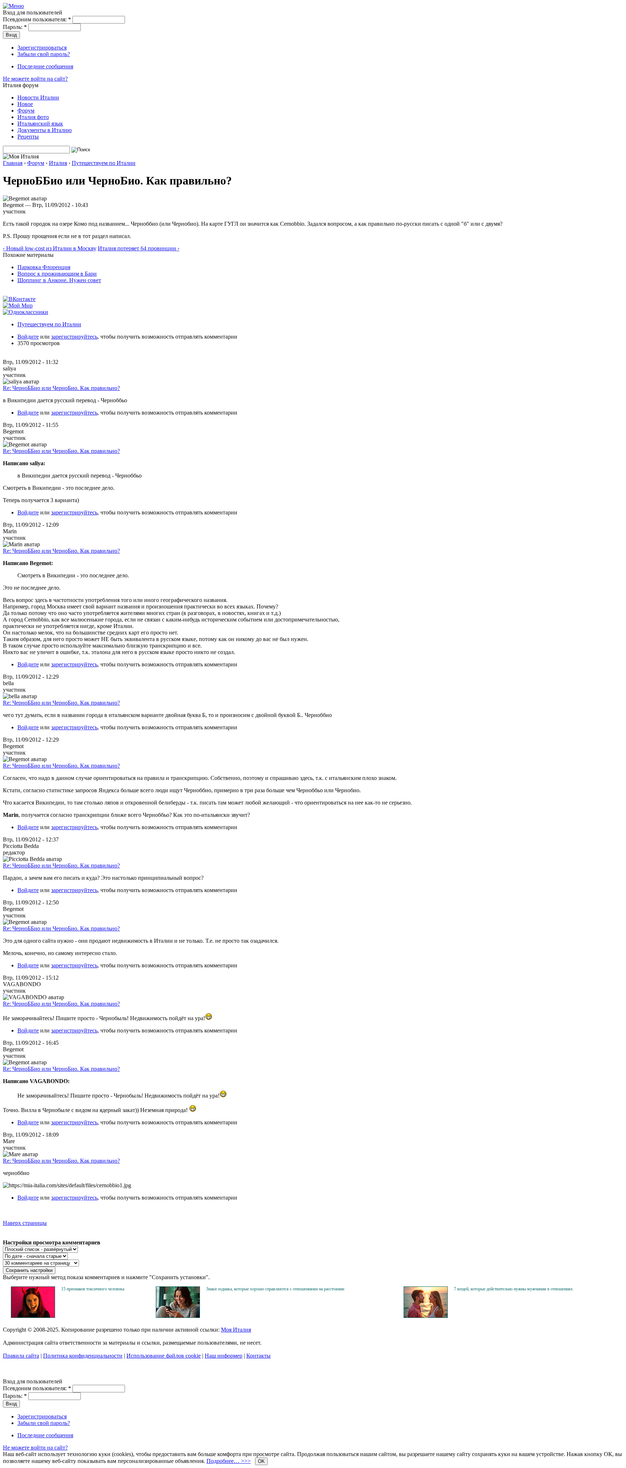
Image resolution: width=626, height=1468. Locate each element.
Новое (25, 104)
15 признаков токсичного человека (92, 1288)
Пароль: (15, 27)
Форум (25, 110)
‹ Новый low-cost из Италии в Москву (49, 248)
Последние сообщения (45, 66)
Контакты (258, 1356)
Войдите (28, 337)
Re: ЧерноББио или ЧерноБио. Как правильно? (61, 388)
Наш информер (223, 1356)
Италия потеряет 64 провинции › (138, 248)
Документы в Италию (44, 130)
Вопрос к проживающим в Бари (57, 274)
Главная (12, 163)
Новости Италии (38, 97)
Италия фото (33, 117)
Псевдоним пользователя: (37, 19)
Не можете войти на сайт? (35, 79)
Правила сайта (21, 1356)
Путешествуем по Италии (103, 163)
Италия (58, 163)
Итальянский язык (40, 123)
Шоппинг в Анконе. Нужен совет (59, 280)
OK (261, 1461)
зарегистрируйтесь (74, 337)
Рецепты (28, 136)
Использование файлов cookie (163, 1356)
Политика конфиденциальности (82, 1356)
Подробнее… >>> (228, 1461)
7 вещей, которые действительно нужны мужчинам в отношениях (513, 1288)
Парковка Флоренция (43, 267)
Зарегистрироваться (42, 47)
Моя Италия (236, 1330)
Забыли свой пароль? (43, 54)
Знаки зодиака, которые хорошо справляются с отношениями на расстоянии (275, 1288)
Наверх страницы (25, 1223)
